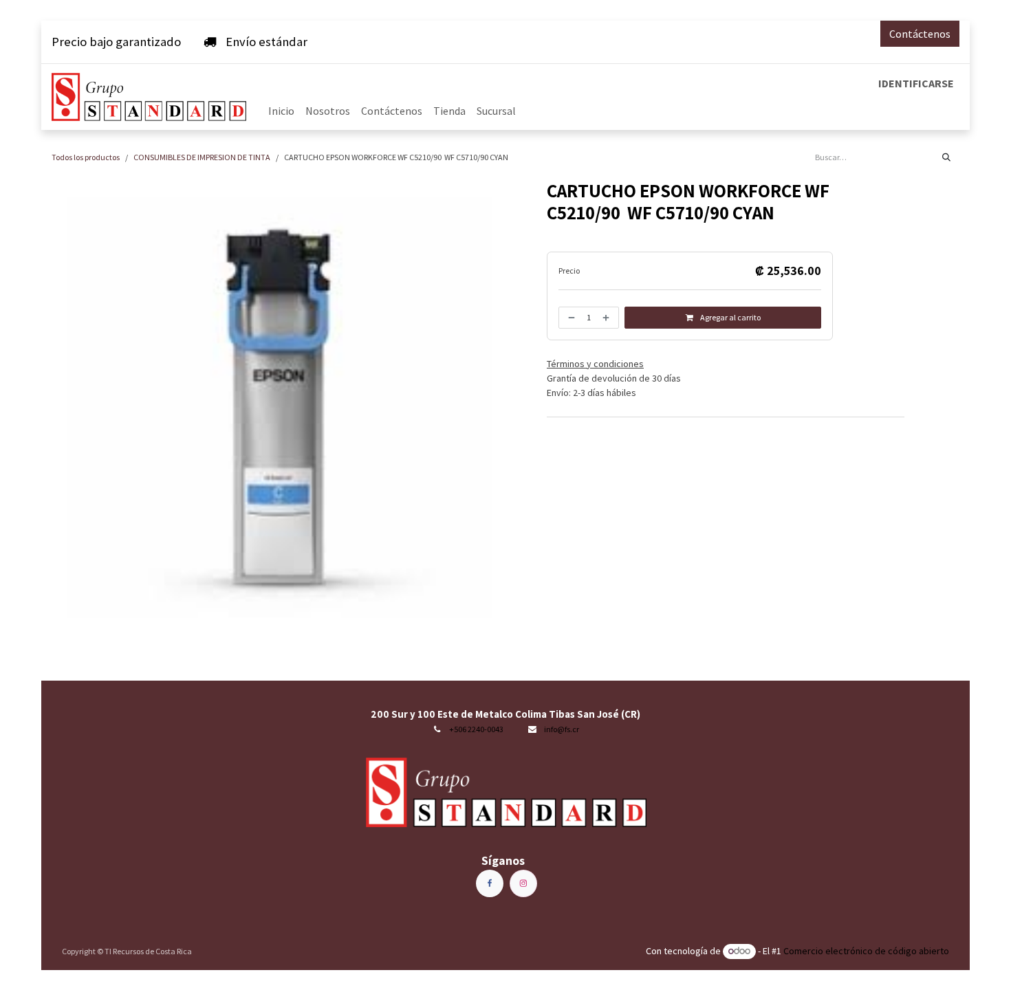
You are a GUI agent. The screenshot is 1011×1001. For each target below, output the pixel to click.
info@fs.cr (561, 729)
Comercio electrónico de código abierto (866, 951)
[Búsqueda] (946, 157)
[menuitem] (281, 110)
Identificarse (916, 83)
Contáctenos (919, 34)
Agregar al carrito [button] (730, 317)
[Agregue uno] (607, 317)
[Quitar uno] (570, 317)
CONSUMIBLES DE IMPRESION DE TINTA (201, 157)
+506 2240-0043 (476, 729)
